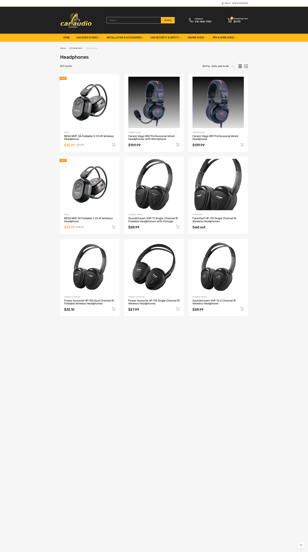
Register (243, 3)
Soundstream (135, 215)
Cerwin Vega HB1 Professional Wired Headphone (215, 137)
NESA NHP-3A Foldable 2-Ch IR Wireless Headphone (89, 137)
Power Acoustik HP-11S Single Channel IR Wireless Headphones (154, 302)
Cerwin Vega (134, 132)
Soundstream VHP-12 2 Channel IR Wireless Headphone (214, 302)
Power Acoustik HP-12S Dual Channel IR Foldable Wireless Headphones (89, 302)
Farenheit (198, 215)
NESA (66, 132)
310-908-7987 (203, 21)
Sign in (235, 3)
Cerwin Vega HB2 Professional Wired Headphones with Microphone (151, 137)
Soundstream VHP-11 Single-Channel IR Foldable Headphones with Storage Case (153, 221)
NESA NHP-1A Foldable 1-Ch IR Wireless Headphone (88, 220)
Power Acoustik (72, 297)
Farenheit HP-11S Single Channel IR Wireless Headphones (214, 220)
